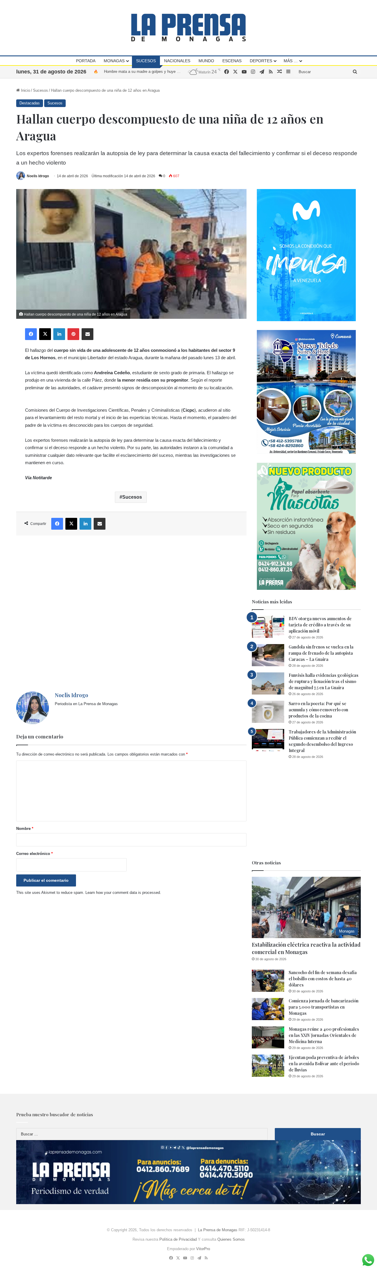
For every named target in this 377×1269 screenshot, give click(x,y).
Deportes (261, 60)
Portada (85, 60)
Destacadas (29, 103)
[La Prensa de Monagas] (188, 27)
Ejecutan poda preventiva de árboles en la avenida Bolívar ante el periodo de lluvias (324, 1064)
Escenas (232, 60)
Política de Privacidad (178, 1239)
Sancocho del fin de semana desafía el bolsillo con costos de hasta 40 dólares (323, 979)
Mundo (206, 60)
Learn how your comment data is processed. (123, 892)
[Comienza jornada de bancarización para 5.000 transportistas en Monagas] (268, 1009)
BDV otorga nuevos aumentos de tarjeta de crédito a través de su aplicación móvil (320, 625)
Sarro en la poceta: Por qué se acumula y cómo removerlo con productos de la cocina (318, 710)
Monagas (114, 60)
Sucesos (146, 60)
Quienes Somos (231, 1239)
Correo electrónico (34, 853)
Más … (291, 60)
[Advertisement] (131, 613)
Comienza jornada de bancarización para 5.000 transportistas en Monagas (167, 71)
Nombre (24, 828)
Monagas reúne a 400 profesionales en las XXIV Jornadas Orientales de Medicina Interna (324, 1035)
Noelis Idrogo (38, 176)
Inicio (25, 90)
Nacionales (177, 60)
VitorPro (203, 1249)
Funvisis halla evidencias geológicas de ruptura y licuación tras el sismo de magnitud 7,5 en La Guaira (323, 681)
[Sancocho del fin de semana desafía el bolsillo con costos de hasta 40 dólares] (268, 981)
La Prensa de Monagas (217, 1230)
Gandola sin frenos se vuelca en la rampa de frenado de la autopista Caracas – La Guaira (321, 653)
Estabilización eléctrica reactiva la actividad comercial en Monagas (306, 948)
